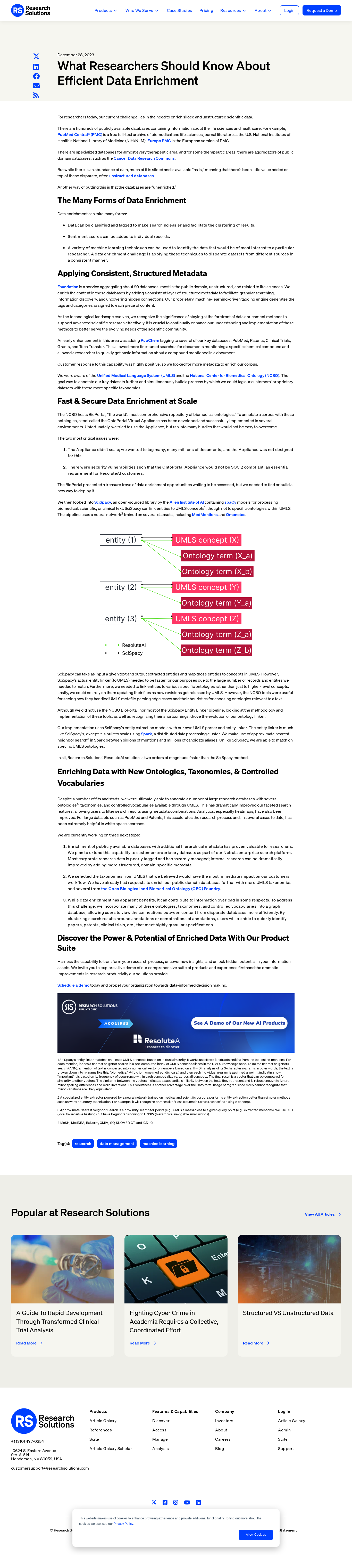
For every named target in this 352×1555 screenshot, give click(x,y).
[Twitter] (36, 57)
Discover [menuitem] (161, 1420)
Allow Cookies (256, 1534)
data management (117, 1143)
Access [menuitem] (159, 1430)
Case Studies (179, 10)
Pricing (206, 10)
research (83, 1143)
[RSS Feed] (36, 95)
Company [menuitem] (224, 1411)
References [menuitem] (100, 1430)
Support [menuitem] (286, 1448)
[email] (36, 85)
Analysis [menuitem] (160, 1448)
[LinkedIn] (36, 66)
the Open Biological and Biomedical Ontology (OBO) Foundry (160, 888)
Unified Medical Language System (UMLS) (136, 375)
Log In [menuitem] (284, 1411)
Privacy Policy (123, 1524)
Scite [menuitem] (94, 1439)
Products (103, 10)
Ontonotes (235, 514)
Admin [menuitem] (284, 1430)
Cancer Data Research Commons (144, 158)
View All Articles (320, 1214)
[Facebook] (36, 76)
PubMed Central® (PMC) (79, 134)
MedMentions (205, 514)
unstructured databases (131, 176)
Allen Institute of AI (187, 502)
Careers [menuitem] (223, 1439)
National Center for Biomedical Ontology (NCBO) (234, 375)
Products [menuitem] (98, 1411)
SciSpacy (102, 502)
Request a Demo (322, 10)
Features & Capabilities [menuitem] (175, 1411)
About (261, 10)
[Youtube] (187, 1502)
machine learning (159, 1143)
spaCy (230, 502)
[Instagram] (175, 1502)
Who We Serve (139, 10)
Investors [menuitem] (224, 1420)
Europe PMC (159, 140)
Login (289, 10)
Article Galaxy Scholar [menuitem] (110, 1448)
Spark (146, 734)
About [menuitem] (221, 1430)
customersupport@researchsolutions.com (50, 1468)
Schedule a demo (73, 985)
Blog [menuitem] (219, 1448)
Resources (230, 10)
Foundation (67, 286)
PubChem (150, 340)
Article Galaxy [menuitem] (102, 1420)
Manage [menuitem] (160, 1439)
